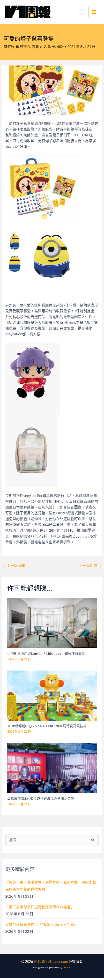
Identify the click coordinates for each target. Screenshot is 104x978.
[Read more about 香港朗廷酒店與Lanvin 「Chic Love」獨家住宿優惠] (52, 623)
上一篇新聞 (13, 565)
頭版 (60, 47)
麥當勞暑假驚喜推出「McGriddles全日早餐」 (41, 924)
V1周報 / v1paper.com (51, 961)
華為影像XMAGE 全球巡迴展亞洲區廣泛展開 (40, 798)
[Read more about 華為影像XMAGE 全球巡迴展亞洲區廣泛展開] (52, 768)
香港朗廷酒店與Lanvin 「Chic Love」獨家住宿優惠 (46, 653)
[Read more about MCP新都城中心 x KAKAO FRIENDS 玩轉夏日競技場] (52, 695)
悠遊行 (9, 47)
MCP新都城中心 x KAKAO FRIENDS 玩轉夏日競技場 (47, 726)
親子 (51, 47)
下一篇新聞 (90, 565)
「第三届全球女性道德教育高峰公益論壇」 (39, 907)
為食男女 (39, 47)
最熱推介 (23, 47)
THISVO (67, 967)
